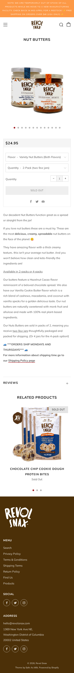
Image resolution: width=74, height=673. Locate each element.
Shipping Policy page (21, 360)
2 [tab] (37, 490)
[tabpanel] (37, 87)
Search (7, 548)
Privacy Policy (12, 553)
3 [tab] (41, 490)
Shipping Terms (12, 565)
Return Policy (11, 571)
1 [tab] (33, 490)
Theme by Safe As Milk (26, 667)
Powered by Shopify (49, 667)
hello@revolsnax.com (16, 623)
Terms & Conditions (15, 559)
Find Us (8, 577)
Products (8, 583)
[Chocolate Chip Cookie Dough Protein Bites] (37, 434)
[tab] (14, 128)
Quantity (11, 179)
